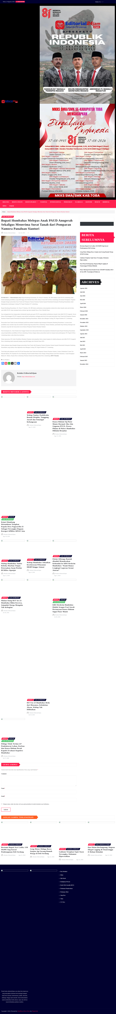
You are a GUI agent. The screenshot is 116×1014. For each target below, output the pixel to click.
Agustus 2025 (83, 333)
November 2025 (84, 322)
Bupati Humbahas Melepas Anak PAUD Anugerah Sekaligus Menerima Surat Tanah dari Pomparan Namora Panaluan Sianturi (38, 211)
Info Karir (63, 878)
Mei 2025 (82, 345)
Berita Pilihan (30, 202)
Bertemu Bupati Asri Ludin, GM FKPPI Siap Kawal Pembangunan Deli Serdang (14, 849)
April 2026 (83, 303)
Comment (3, 773)
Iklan (61, 875)
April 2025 (83, 349)
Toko (61, 898)
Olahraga (79, 202)
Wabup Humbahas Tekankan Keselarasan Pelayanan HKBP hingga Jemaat (38, 564)
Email (3, 796)
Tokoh (11, 206)
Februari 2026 (84, 311)
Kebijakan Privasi (65, 881)
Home (3, 211)
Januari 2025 (83, 360)
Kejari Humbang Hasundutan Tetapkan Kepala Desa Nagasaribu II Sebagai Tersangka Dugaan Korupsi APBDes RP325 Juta (13, 526)
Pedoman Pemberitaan (66, 888)
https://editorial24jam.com (28, 376)
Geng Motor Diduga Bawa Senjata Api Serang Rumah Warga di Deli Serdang (41, 851)
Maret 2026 (83, 307)
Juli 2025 (82, 337)
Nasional (43, 202)
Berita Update (17, 202)
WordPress (20, 1011)
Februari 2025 (84, 356)
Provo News (27, 1011)
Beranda (6, 202)
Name (3, 788)
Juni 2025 (82, 341)
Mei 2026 (82, 299)
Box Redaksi (63, 871)
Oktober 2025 (83, 326)
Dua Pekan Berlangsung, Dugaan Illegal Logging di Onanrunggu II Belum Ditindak (101, 849)
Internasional (55, 202)
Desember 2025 (84, 318)
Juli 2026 (82, 292)
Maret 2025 (83, 352)
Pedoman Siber (64, 892)
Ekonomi (89, 202)
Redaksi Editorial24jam (9, 232)
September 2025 (84, 330)
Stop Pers (62, 895)
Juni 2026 (82, 296)
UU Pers (62, 902)
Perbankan (68, 202)
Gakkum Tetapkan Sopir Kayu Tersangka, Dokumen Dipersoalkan (71, 854)
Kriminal (106, 202)
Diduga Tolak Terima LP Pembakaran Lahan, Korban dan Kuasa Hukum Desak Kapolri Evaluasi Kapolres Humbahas (13, 748)
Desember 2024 (84, 364)
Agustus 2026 (83, 288)
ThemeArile (35, 1011)
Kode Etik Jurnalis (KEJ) (67, 885)
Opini (4, 206)
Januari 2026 (83, 314)
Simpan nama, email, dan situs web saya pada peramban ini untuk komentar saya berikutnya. (26, 804)
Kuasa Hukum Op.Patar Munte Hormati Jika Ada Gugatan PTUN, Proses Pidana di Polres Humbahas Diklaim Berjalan (64, 426)
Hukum (97, 202)
